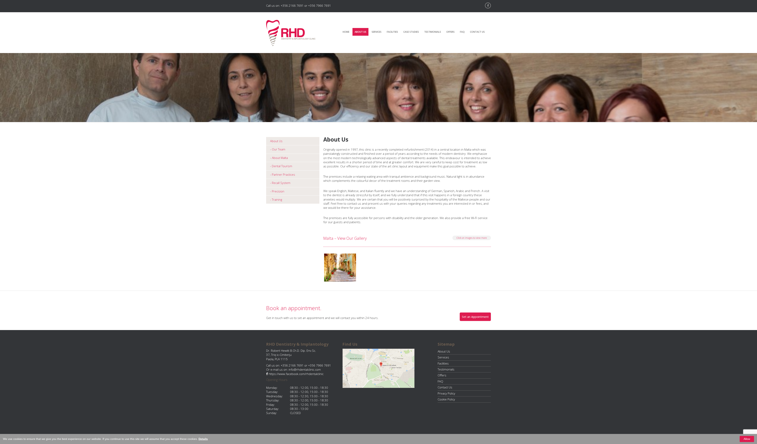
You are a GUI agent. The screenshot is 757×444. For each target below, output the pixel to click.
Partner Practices (283, 174)
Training (277, 199)
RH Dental (290, 33)
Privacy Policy (446, 393)
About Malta (280, 158)
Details (203, 438)
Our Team (278, 149)
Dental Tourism (282, 166)
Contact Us (477, 32)
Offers (450, 32)
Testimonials (432, 32)
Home (346, 32)
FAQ (462, 32)
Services (376, 32)
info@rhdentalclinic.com (305, 369)
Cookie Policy (446, 399)
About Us (360, 32)
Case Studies (411, 32)
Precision (278, 191)
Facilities (392, 32)
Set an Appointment (475, 317)
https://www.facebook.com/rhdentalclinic (295, 374)
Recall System (281, 183)
